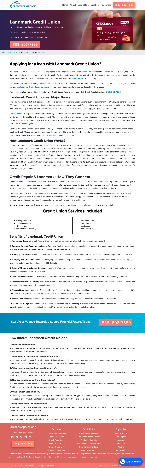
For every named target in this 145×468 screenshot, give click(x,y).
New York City (121, 433)
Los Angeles (121, 437)
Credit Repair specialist (56, 433)
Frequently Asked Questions (89, 443)
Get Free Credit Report (56, 450)
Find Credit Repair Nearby (88, 437)
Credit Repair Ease (12, 52)
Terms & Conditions (113, 465)
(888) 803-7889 (124, 5)
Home (65, 5)
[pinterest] (25, 437)
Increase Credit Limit (56, 447)
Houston (121, 443)
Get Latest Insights (89, 440)
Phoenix (121, 447)
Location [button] (95, 5)
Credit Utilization (88, 450)
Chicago (120, 440)
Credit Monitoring (56, 437)
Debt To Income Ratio (88, 447)
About (100, 465)
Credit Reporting (56, 440)
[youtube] (29, 437)
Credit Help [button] (83, 5)
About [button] (73, 5)
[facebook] (11, 437)
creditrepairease (30, 465)
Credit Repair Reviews (88, 433)
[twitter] (16, 437)
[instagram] (20, 437)
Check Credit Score (56, 443)
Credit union (28, 52)
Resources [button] (106, 5)
